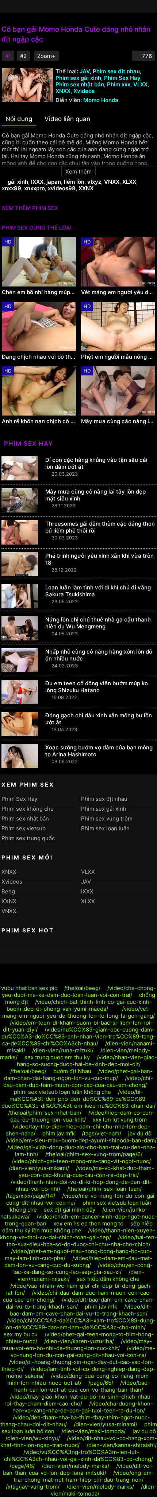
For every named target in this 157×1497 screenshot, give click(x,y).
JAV (85, 71)
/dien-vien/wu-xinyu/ (32, 1438)
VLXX (140, 84)
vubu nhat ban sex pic (29, 988)
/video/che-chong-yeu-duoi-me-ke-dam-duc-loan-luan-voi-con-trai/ (79, 991)
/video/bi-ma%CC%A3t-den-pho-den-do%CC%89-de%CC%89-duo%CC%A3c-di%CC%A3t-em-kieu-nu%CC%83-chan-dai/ (78, 1098)
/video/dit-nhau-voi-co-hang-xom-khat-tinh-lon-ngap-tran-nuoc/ (78, 1442)
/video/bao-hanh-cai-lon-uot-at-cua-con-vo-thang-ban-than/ (82, 1386)
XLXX (129, 181)
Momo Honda (100, 100)
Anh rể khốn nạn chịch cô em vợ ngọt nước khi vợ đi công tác (39, 421)
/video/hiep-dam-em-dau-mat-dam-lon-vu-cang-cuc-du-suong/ (78, 1261)
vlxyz (94, 181)
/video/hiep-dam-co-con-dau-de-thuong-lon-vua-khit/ (82, 1116)
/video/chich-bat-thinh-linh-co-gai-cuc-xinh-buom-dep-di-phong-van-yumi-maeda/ (79, 1005)
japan (53, 181)
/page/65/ (100, 1382)
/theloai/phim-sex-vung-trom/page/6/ (93, 1154)
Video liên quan (67, 118)
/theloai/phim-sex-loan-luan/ (104, 1188)
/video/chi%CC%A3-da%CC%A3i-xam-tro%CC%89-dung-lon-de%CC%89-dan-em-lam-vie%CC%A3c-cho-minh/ (80, 1324)
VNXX (111, 181)
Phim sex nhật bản (79, 84)
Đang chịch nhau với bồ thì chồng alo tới (39, 357)
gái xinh (18, 181)
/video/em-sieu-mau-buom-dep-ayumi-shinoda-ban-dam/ (81, 1140)
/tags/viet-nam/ (101, 1133)
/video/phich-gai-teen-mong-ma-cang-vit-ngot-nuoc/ (81, 1161)
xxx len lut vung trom (120, 1119)
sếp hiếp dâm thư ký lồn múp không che (77, 1227)
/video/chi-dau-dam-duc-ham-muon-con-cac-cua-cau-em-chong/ (78, 1081)
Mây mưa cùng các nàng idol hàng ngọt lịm (118, 421)
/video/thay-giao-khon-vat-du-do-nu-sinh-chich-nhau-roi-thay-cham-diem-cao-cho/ (78, 1400)
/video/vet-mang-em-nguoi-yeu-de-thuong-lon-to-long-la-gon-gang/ (78, 1012)
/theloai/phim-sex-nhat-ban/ (44, 1112)
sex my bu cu (21, 1334)
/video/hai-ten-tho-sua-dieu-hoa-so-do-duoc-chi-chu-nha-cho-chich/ (82, 1241)
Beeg (8, 891)
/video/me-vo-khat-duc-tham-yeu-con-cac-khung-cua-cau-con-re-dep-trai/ (86, 1171)
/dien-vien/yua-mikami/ (39, 1168)
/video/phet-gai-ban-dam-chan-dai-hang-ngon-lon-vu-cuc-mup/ (78, 1074)
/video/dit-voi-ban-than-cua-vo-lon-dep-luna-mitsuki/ (78, 1469)
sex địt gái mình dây (69, 1209)
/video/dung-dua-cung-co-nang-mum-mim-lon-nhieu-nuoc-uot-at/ (79, 1379)
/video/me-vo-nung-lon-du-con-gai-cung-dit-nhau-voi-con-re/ (83, 1351)
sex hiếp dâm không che (108, 1278)
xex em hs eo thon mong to (88, 1223)
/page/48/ (22, 1465)
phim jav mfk (58, 1133)
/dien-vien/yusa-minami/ (105, 1424)
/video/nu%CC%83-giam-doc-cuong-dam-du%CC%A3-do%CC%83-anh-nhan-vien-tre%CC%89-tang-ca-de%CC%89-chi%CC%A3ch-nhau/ (78, 1036)
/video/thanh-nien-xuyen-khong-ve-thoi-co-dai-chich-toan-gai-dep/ (77, 1234)
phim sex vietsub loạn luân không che (62, 1091)
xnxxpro (34, 188)
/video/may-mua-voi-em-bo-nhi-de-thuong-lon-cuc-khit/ (77, 1345)
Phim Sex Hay (122, 77)
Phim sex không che (27, 808)
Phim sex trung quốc (28, 838)
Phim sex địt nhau (116, 71)
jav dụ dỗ (140, 1133)
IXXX (37, 181)
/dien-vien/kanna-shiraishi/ (122, 1445)
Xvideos (84, 90)
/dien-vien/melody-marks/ (75, 1465)
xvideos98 (62, 188)
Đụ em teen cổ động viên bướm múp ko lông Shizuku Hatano (96, 687)
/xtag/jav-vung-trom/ (33, 1486)
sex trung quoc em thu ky (57, 1057)
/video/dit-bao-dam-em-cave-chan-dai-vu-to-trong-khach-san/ (81, 1310)
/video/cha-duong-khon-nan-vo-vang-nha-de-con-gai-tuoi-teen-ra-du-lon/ (82, 1407)
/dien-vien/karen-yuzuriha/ (79, 1341)
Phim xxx (118, 84)
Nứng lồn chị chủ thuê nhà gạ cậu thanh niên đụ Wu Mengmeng (98, 623)
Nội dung (18, 118)
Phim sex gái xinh (78, 77)
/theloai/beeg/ (82, 988)
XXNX (85, 188)
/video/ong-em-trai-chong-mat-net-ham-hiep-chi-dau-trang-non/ (84, 1476)
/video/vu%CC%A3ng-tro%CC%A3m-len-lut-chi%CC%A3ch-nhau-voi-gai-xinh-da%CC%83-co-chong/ (78, 1455)
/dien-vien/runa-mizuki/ (62, 1050)
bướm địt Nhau (72, 1071)
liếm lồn (74, 181)
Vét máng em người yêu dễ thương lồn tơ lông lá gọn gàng (118, 292)
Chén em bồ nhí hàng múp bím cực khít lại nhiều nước (39, 292)
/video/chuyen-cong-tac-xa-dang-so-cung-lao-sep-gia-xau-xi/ (83, 1268)
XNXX (62, 90)
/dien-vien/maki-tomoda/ (93, 1431)
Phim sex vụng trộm (107, 818)
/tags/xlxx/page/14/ (30, 1195)
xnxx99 (11, 188)
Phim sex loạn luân (105, 828)
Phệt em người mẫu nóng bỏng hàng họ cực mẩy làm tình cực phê (118, 357)
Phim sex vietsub (23, 828)
